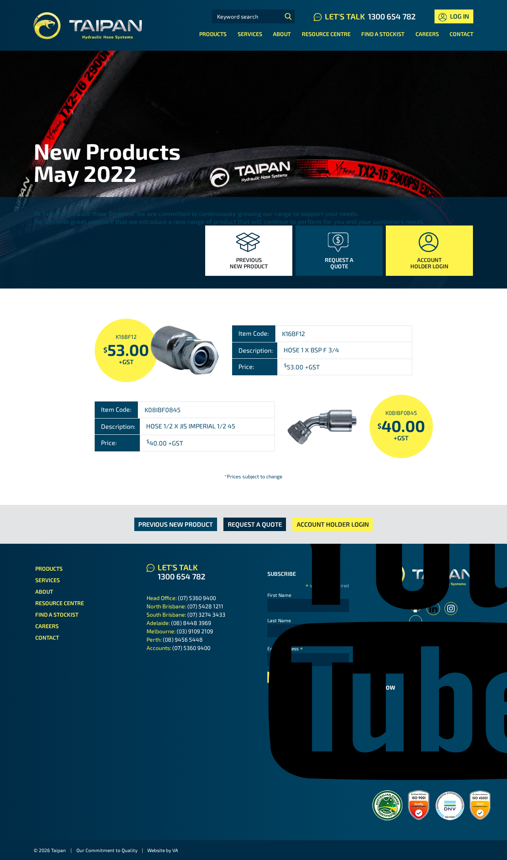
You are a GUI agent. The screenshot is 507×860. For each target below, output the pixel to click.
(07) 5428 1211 (205, 606)
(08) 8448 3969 (191, 622)
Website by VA (162, 850)
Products (213, 34)
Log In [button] (458, 16)
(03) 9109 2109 (195, 631)
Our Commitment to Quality (106, 850)
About (282, 34)
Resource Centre (326, 34)
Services (250, 34)
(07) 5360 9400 (197, 597)
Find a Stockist (382, 34)
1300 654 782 (392, 16)
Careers (427, 34)
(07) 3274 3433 (206, 614)
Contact (461, 34)
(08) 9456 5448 (183, 639)
